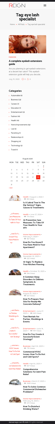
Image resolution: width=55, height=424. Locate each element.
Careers (14, 104)
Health (13, 120)
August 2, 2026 (36, 197)
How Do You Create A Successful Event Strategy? (33, 337)
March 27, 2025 (38, 381)
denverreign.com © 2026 (18, 422)
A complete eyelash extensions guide (25, 63)
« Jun (11, 187)
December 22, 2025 (31, 256)
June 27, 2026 (35, 214)
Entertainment (16, 112)
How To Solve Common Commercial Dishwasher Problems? (34, 389)
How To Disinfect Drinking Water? (31, 407)
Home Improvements (19, 124)
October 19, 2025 (37, 271)
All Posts (21, 24)
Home (12, 24)
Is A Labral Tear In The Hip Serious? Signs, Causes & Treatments (34, 205)
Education (15, 108)
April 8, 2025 (35, 364)
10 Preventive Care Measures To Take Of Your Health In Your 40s (33, 224)
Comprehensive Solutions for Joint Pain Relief (34, 372)
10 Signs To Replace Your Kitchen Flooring (33, 263)
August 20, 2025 (29, 293)
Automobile (15, 95)
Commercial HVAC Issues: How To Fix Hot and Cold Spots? (34, 354)
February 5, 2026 (30, 236)
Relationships (16, 137)
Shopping (14, 141)
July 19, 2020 (14, 79)
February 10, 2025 (30, 401)
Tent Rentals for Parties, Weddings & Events (33, 319)
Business (14, 99)
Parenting (15, 133)
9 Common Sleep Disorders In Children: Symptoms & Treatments (33, 281)
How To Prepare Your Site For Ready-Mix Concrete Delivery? (33, 301)
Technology (15, 145)
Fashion (12, 57)
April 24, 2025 (37, 346)
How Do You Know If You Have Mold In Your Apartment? (34, 245)
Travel (13, 149)
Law (12, 128)
